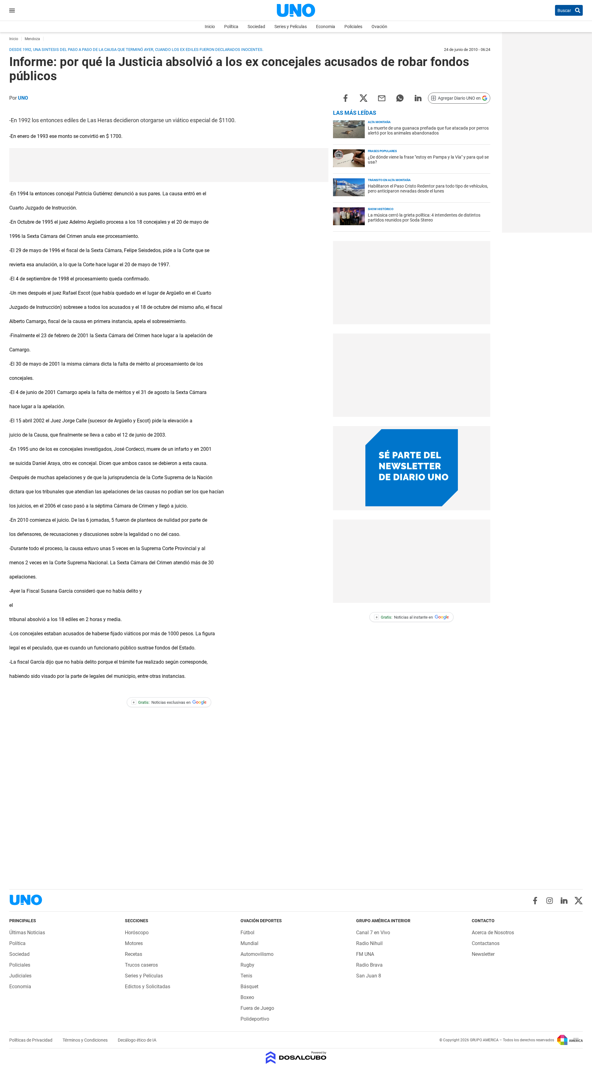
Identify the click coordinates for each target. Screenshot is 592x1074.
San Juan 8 (368, 976)
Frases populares (382, 151)
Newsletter (483, 954)
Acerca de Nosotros (493, 932)
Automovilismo (256, 954)
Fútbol (247, 932)
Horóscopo (137, 932)
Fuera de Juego (257, 1008)
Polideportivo (254, 1019)
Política (231, 26)
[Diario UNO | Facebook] (535, 900)
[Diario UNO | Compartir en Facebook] (345, 98)
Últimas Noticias (27, 932)
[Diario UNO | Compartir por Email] (381, 98)
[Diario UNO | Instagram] (549, 900)
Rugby (247, 965)
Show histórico (380, 209)
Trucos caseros (141, 965)
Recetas (133, 954)
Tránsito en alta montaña (389, 180)
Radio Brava (369, 965)
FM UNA (365, 954)
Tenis (246, 976)
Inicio (210, 26)
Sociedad (256, 26)
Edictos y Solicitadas (147, 986)
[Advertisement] (169, 165)
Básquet (249, 986)
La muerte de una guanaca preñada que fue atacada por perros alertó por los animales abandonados (428, 130)
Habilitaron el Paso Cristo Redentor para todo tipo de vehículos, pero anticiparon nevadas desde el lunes (428, 188)
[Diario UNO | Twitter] (578, 900)
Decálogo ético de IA (137, 1040)
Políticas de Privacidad (31, 1040)
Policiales (353, 26)
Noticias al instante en (404, 617)
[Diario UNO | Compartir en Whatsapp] (400, 98)
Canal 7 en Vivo (373, 932)
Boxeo (247, 997)
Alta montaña (379, 122)
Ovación (379, 26)
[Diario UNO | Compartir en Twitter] (363, 98)
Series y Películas (290, 26)
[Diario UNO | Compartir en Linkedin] (418, 98)
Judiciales (20, 976)
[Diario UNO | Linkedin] (564, 900)
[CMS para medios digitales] (296, 1058)
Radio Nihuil (369, 943)
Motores (134, 943)
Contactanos (486, 943)
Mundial (249, 943)
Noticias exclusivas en (162, 702)
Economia (325, 26)
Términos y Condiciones (86, 1040)
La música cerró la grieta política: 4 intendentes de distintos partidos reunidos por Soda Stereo (424, 217)
